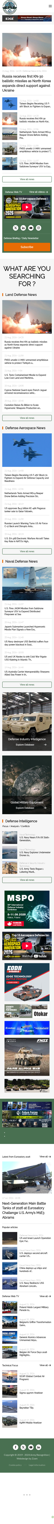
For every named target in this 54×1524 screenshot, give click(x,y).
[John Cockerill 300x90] (27, 1085)
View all (44, 1156)
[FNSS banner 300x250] (27, 1056)
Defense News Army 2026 (35, 71)
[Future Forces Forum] (27, 1114)
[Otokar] (27, 1010)
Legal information (37, 1465)
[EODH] (27, 981)
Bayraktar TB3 (26, 1408)
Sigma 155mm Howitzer (31, 1393)
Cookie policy (15, 1465)
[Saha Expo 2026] (27, 1105)
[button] (50, 6)
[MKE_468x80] (27, 1122)
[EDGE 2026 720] (27, 18)
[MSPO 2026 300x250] (27, 909)
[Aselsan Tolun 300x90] (27, 1027)
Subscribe (27, 247)
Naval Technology (27, 834)
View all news (27, 179)
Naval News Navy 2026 (30, 1250)
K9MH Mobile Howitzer (31, 1422)
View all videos (37, 192)
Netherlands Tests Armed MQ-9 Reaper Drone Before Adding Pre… (35, 135)
